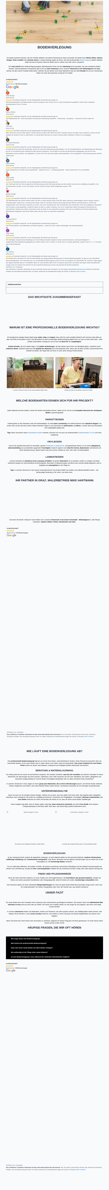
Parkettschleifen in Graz (86, 433)
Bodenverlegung (85, 60)
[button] (100, 284)
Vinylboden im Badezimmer (54, 446)
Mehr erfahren (81, 271)
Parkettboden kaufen (35, 433)
